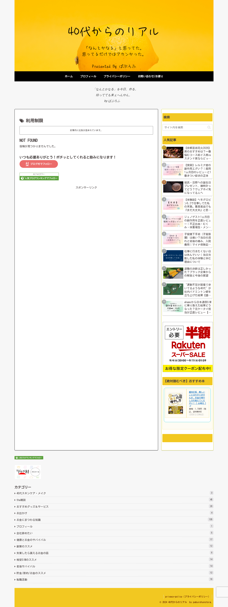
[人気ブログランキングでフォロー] (39, 176)
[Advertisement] (86, 234)
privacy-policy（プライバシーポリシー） (187, 596)
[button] (209, 127)
